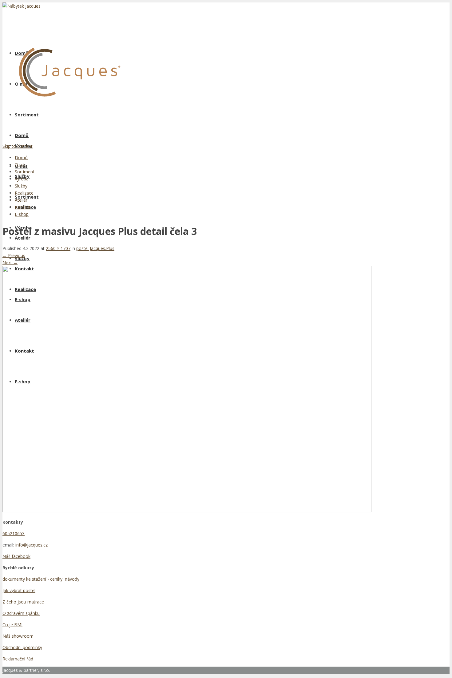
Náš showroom (18, 636)
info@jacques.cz (31, 545)
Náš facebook (16, 556)
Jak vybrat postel (18, 590)
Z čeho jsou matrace (23, 602)
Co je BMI (12, 625)
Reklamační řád (17, 659)
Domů (22, 135)
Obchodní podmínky (22, 647)
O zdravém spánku (21, 613)
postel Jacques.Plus (95, 248)
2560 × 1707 (58, 248)
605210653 (13, 533)
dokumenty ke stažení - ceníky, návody (40, 579)
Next (10, 262)
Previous (13, 255)
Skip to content (17, 146)
